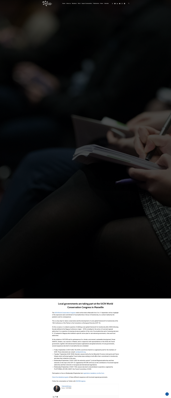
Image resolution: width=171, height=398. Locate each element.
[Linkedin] (53, 397)
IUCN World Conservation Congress (65, 312)
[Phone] (55, 397)
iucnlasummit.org (80, 352)
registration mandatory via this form (93, 373)
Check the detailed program (60, 377)
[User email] (57, 397)
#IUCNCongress (80, 381)
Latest (52, 173)
